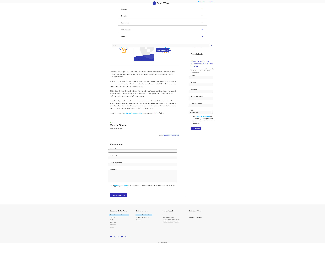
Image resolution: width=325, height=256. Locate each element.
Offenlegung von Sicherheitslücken (171, 222)
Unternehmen (124, 37)
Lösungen (122, 16)
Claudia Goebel (118, 125)
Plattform (112, 220)
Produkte (122, 23)
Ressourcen (123, 30)
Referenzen (113, 222)
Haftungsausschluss (167, 215)
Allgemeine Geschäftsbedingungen (171, 219)
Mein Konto (201, 1)
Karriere (112, 227)
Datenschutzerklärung (168, 217)
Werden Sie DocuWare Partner (144, 215)
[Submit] (209, 52)
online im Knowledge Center (134, 113)
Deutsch (210, 1)
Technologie (175, 135)
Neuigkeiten (167, 135)
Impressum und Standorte (195, 217)
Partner (121, 43)
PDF (155, 113)
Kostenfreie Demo (161, 57)
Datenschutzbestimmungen (121, 185)
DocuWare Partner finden (142, 217)
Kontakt (191, 215)
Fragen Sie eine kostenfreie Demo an (119, 215)
